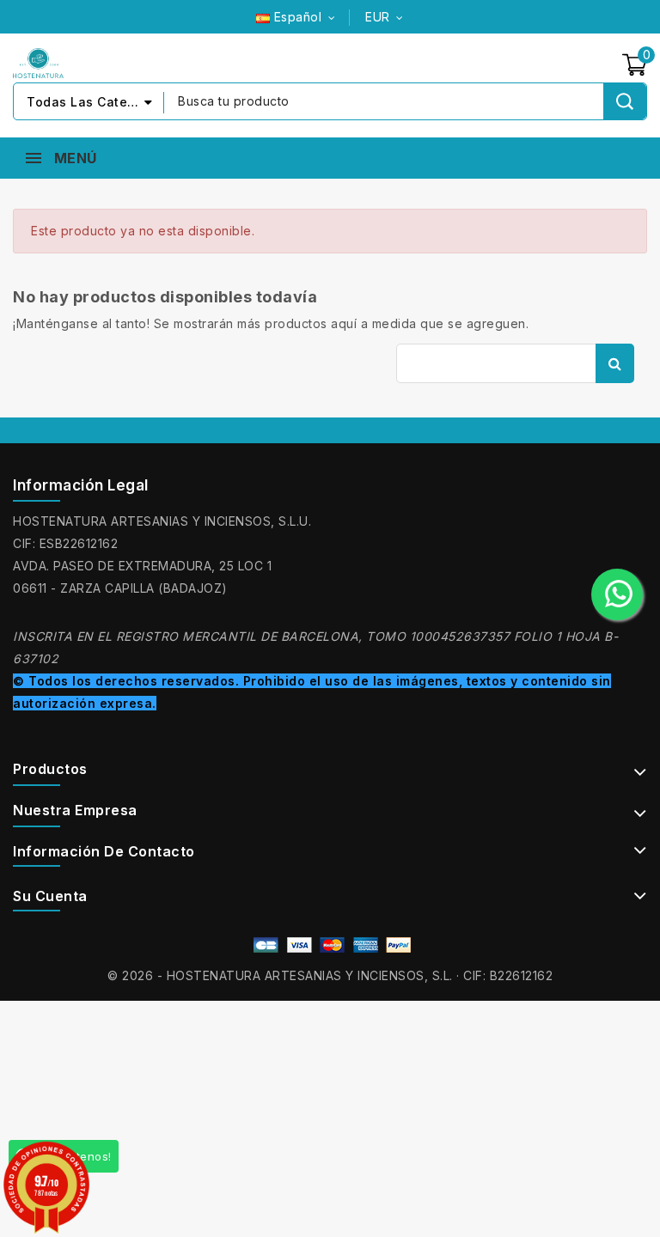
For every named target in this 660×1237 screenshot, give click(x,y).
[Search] (624, 101)
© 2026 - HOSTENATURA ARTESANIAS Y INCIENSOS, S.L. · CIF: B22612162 (330, 975)
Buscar (615, 363)
